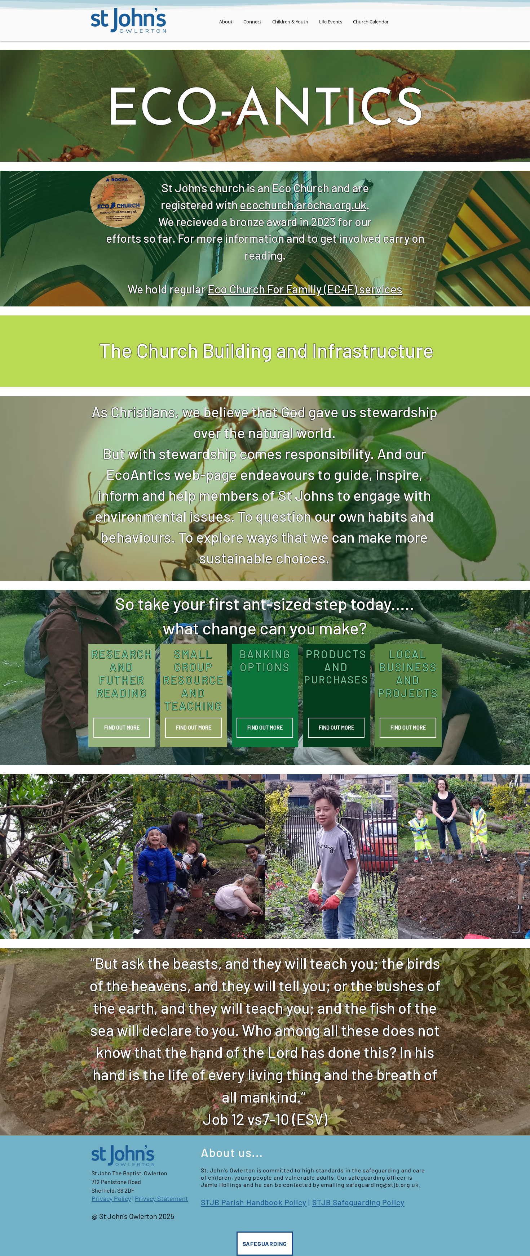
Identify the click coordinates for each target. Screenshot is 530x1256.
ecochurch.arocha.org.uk (303, 204)
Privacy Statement (161, 1198)
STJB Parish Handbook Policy (253, 1202)
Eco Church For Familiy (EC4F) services (305, 289)
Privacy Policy (111, 1198)
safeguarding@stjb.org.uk (382, 1184)
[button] (226, 21)
